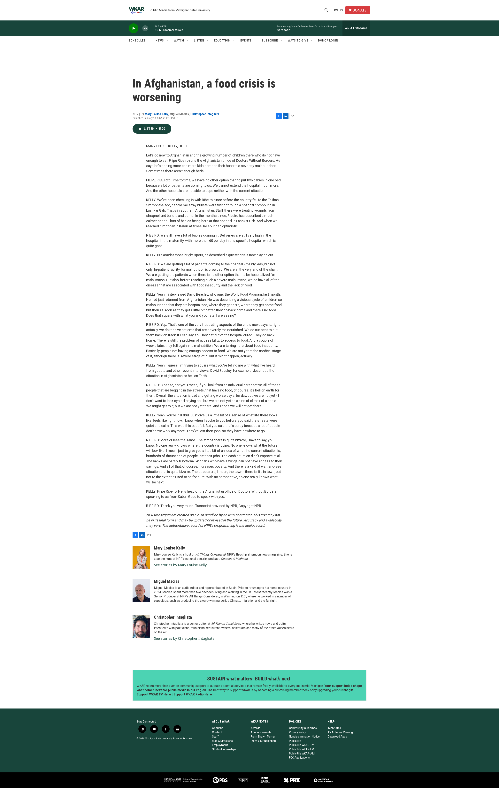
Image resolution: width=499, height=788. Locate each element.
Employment (220, 744)
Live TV (338, 10)
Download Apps (337, 736)
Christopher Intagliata (204, 114)
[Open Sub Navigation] (149, 40)
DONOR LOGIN (328, 40)
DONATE (359, 10)
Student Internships (224, 749)
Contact (217, 732)
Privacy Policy (297, 732)
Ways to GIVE (298, 40)
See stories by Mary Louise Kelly (180, 565)
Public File (295, 740)
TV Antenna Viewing (340, 732)
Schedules (137, 40)
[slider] (151, 28)
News (160, 40)
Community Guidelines (303, 728)
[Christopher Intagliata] (141, 626)
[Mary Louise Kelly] (141, 557)
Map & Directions (222, 740)
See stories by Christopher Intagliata (184, 638)
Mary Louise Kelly (156, 114)
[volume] (145, 28)
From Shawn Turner (263, 736)
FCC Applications (299, 757)
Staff (215, 736)
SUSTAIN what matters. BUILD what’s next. (249, 679)
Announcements (261, 732)
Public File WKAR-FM (301, 749)
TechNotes (334, 728)
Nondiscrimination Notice (304, 736)
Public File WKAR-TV (301, 744)
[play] (133, 28)
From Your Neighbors (264, 740)
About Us (217, 728)
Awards (255, 728)
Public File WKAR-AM (302, 753)
